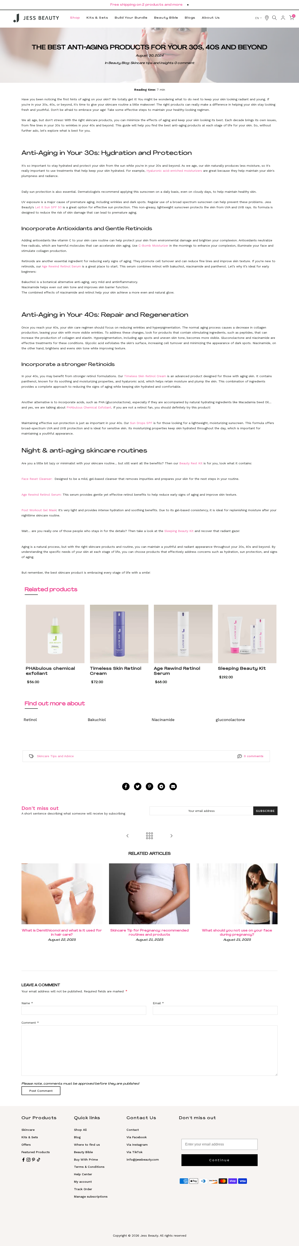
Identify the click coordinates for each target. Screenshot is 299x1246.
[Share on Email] (173, 786)
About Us (211, 17)
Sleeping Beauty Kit (242, 669)
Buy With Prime (86, 1159)
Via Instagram (137, 1144)
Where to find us (87, 1144)
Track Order (83, 1189)
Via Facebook (137, 1137)
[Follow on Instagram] (28, 1159)
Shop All (80, 1129)
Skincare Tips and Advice (55, 756)
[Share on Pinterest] (149, 786)
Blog (77, 1137)
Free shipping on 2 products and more (146, 5)
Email (158, 1003)
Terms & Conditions (89, 1166)
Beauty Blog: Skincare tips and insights (140, 63)
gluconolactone (230, 719)
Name (27, 1003)
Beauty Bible (166, 17)
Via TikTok (134, 1152)
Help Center (83, 1174)
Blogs (190, 17)
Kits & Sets (97, 17)
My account (83, 1181)
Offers (26, 1144)
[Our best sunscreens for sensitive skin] (171, 835)
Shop (75, 17)
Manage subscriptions (90, 1196)
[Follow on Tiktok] (38, 1159)
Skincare (28, 1129)
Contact (133, 1129)
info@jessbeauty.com (143, 1159)
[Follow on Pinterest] (33, 1159)
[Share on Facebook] (126, 786)
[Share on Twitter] (137, 786)
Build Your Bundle (131, 17)
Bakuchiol (97, 719)
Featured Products (35, 1152)
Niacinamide (163, 719)
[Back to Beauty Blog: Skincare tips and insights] (149, 835)
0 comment (184, 63)
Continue (219, 1160)
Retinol (30, 719)
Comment (30, 1022)
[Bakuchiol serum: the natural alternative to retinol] (128, 835)
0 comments (253, 756)
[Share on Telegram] (161, 786)
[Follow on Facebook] (23, 1159)
